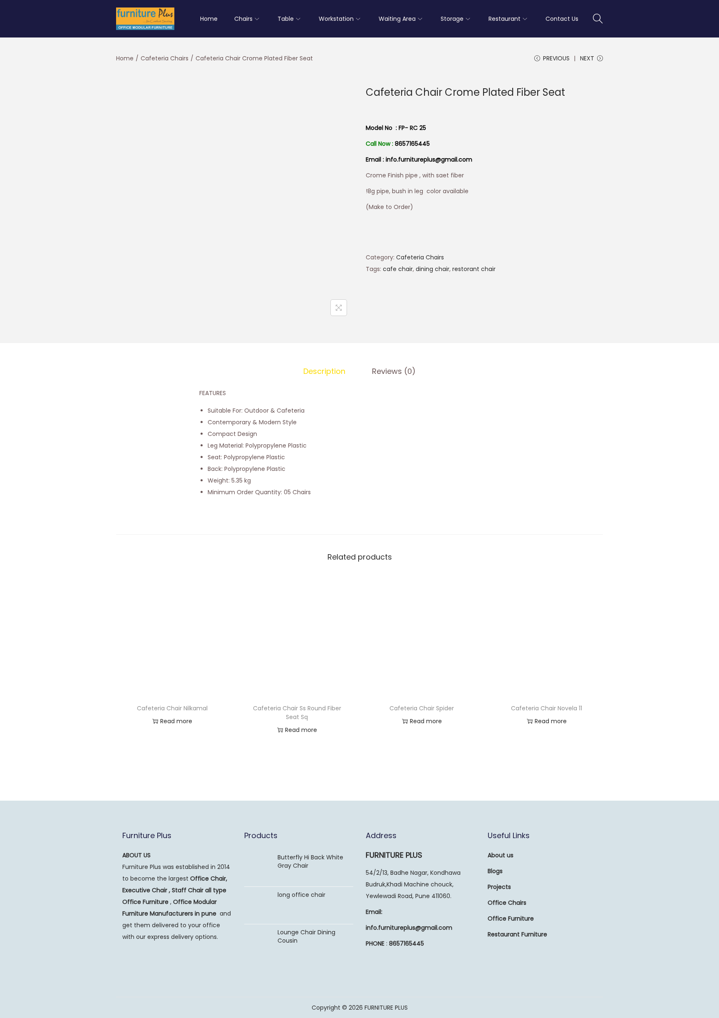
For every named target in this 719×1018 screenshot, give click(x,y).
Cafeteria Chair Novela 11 (546, 708)
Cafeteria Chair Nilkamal (172, 708)
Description (324, 371)
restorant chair (474, 269)
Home (125, 58)
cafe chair (398, 269)
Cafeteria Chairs (164, 58)
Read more (176, 721)
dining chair (432, 269)
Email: (374, 912)
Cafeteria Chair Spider (421, 708)
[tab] (324, 371)
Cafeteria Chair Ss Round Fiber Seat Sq (297, 712)
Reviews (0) (394, 371)
